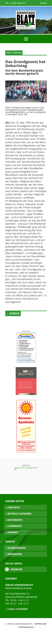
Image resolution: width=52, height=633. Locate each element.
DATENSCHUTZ (26, 627)
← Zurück (13, 313)
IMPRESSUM (40, 624)
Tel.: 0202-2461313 (15, 3)
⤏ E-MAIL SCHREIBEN (16, 609)
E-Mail (43, 3)
